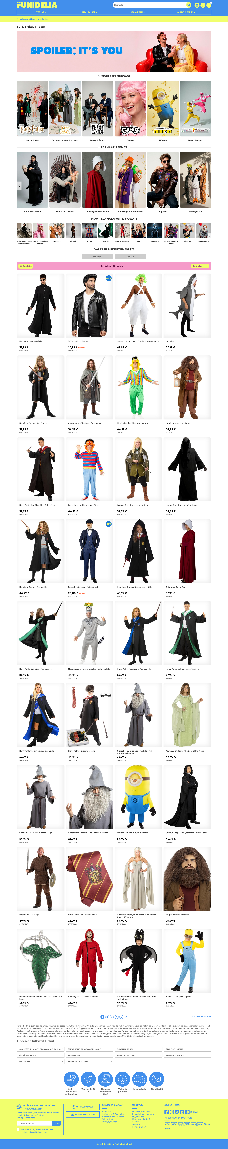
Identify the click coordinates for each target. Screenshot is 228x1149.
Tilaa (57, 1123)
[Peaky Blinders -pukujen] (97, 109)
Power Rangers (195, 140)
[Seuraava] (126, 1017)
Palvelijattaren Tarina (196, 211)
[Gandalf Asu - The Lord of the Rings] (40, 797)
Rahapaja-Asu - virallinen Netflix (83, 996)
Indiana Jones (125, 1049)
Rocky (89, 241)
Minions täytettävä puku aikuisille (132, 832)
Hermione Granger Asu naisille (33, 587)
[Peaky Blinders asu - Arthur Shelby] (89, 551)
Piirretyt (187, 241)
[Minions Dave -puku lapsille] (187, 961)
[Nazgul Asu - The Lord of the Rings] (187, 469)
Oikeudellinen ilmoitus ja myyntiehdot (143, 1115)
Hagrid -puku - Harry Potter (178, 423)
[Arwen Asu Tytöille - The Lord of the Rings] (187, 715)
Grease (130, 140)
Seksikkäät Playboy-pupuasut (84, 1049)
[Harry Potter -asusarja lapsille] (89, 715)
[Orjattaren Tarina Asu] (187, 551)
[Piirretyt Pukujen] (187, 231)
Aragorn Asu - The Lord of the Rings (84, 423)
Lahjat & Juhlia (186, 12)
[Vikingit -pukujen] (73, 231)
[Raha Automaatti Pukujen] (122, 231)
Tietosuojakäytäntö (141, 1119)
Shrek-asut (74, 1055)
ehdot (43, 1132)
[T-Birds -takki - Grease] (89, 306)
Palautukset (107, 1119)
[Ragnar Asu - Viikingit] (40, 879)
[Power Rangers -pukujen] (195, 109)
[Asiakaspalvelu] (202, 5)
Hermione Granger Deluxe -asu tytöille (134, 587)
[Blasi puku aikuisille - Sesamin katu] (138, 387)
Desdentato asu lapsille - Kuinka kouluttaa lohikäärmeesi (136, 997)
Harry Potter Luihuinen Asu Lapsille (35, 669)
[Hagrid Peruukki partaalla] (187, 879)
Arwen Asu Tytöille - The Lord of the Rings (185, 751)
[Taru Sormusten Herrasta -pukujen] (65, 109)
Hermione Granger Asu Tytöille (33, 423)
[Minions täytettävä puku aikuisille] (138, 797)
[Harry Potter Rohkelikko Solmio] (89, 879)
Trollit (65, 211)
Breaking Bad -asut (79, 1061)
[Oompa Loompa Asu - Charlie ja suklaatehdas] (138, 306)
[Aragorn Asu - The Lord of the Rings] (89, 387)
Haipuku (170, 341)
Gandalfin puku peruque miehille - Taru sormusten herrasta (134, 752)
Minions (163, 140)
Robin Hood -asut (127, 1055)
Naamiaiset (88, 12)
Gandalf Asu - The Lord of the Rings (35, 832)
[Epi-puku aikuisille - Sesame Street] (89, 469)
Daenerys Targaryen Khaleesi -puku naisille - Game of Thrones (137, 915)
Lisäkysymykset (109, 1122)
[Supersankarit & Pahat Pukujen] (171, 231)
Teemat (40, 12)
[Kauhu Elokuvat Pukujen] (203, 231)
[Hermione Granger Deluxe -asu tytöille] (138, 551)
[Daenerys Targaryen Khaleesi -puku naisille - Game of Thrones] (138, 879)
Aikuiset (98, 257)
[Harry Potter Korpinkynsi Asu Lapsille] (138, 633)
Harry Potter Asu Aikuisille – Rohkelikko (37, 505)
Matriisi (106, 241)
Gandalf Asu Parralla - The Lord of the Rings (88, 832)
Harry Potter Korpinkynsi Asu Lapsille (134, 669)
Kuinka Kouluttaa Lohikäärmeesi (24, 242)
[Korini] (208, 5)
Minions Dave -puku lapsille (178, 996)
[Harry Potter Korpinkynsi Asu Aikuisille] (40, 715)
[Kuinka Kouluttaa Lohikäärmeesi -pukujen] (24, 231)
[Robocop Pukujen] (154, 231)
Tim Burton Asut (175, 1055)
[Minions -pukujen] (163, 109)
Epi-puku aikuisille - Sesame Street (84, 505)
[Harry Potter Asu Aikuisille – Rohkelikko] (40, 469)
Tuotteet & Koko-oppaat (113, 1116)
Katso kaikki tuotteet (201, 1016)
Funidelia (20, 19)
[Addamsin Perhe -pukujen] (130, 180)
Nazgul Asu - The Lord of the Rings (181, 505)
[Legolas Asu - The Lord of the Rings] (138, 469)
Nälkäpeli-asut (27, 1055)
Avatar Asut (25, 1061)
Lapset (130, 257)
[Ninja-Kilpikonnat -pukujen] (32, 180)
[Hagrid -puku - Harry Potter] (187, 387)
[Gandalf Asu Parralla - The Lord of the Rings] (89, 797)
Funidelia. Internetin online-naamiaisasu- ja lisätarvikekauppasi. (37, 5)
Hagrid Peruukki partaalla (177, 914)
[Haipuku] (187, 306)
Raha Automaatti (122, 241)
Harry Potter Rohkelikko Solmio (82, 914)
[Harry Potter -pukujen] (32, 109)
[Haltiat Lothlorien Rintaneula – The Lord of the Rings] (40, 961)
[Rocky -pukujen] (89, 231)
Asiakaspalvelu (84, 1107)
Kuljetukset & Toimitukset (113, 1114)
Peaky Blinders (97, 140)
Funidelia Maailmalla (141, 1111)
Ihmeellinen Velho (97, 211)
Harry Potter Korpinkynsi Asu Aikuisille (36, 751)
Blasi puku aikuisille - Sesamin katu (133, 423)
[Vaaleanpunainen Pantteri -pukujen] (40, 231)
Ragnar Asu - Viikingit (29, 914)
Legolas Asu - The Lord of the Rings (133, 505)
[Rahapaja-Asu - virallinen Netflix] (89, 961)
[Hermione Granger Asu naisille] (40, 551)
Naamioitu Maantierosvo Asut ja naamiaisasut (41, 1049)
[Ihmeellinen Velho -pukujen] (97, 180)
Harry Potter (32, 140)
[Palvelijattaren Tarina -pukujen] (195, 180)
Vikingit (73, 241)
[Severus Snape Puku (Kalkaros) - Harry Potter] (187, 797)
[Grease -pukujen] (130, 109)
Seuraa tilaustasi (84, 1114)
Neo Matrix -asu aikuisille (30, 341)
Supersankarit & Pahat (171, 242)
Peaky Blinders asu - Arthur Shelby (84, 587)
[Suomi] (166, 1112)
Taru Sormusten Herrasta (65, 140)
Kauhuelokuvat (203, 241)
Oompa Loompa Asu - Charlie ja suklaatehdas (138, 341)
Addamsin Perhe (130, 211)
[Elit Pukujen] (138, 231)
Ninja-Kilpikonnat (32, 211)
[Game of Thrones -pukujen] (163, 180)
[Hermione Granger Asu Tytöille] (40, 387)
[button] (208, 185)
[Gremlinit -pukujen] (56, 231)
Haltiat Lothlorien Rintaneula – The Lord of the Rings (40, 997)
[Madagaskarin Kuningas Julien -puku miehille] (89, 633)
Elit (138, 241)
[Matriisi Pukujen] (106, 231)
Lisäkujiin (137, 12)
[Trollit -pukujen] (65, 180)
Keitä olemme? (139, 1127)
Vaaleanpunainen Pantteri (40, 242)
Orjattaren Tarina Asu (175, 587)
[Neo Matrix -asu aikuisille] (40, 306)
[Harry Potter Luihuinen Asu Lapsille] (40, 633)
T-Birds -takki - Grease (78, 341)
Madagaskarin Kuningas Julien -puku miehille (89, 669)
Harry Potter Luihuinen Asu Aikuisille (182, 669)
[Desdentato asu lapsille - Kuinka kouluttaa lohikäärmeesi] (138, 961)
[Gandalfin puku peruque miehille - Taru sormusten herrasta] (138, 715)
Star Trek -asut (174, 1049)
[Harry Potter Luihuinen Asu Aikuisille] (187, 633)
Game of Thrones (163, 211)
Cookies (135, 1122)
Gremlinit (57, 241)
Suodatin (27, 266)
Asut (27, 19)
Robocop (155, 241)
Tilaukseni (106, 1111)
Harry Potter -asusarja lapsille (81, 751)
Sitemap (136, 1124)
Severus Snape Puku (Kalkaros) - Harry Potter (186, 832)
